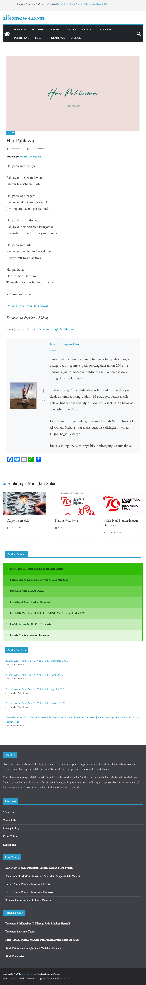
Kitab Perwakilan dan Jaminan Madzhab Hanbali (33, 948)
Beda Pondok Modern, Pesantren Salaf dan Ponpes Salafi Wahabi (42, 876)
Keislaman (39, 29)
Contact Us (9, 820)
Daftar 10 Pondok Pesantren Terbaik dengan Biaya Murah (39, 867)
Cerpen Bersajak (17, 521)
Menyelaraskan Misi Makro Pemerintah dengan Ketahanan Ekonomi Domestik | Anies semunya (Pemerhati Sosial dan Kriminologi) (72, 719)
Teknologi (104, 29)
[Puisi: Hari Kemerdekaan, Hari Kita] (121, 494)
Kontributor (9, 844)
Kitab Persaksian (14, 956)
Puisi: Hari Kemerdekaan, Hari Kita (121, 523)
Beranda (20, 29)
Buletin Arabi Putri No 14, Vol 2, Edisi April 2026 (34, 689)
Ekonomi (76, 38)
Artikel (87, 29)
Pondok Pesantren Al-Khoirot (27, 306)
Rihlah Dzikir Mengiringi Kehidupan (48, 330)
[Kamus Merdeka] (73, 494)
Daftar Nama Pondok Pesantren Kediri (27, 884)
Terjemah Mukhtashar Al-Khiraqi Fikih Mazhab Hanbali (37, 923)
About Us (8, 812)
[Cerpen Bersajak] (24, 494)
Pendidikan (21, 38)
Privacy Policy (11, 828)
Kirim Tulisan (10, 836)
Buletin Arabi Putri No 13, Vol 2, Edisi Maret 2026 (81, 4)
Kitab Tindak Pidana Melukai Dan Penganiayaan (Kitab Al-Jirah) (42, 939)
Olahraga (58, 38)
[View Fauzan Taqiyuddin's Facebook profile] (43, 392)
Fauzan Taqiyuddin (38, 149)
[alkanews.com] (7, 33)
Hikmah (56, 29)
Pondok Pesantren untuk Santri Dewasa (28, 900)
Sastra (71, 29)
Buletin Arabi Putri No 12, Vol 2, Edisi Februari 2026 (36, 660)
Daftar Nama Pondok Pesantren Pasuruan (29, 892)
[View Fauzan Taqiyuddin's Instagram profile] (43, 400)
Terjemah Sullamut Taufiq (20, 931)
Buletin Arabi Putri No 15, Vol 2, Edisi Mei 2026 (34, 675)
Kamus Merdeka (66, 521)
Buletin (40, 38)
